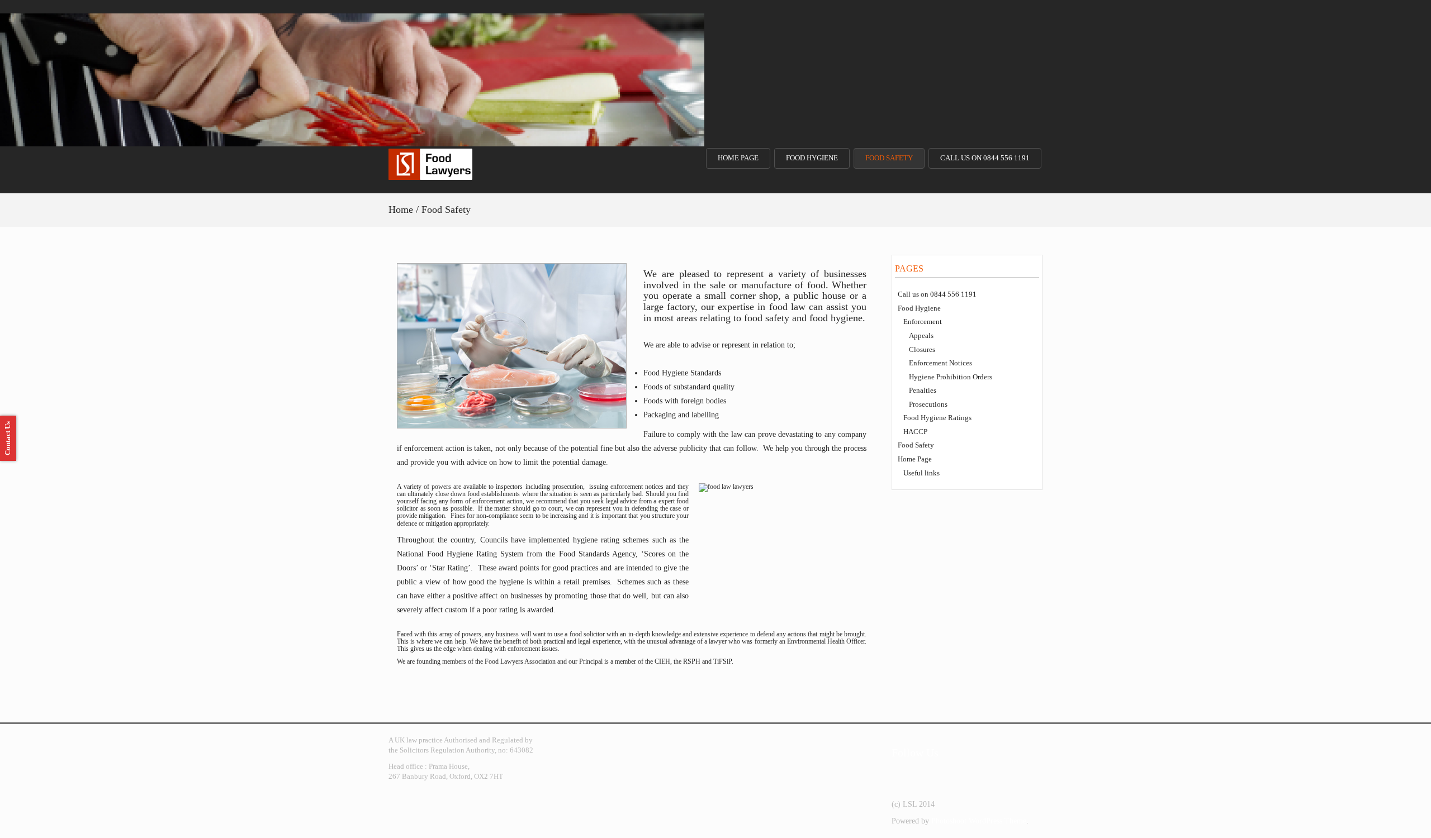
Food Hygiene (812, 158)
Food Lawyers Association (520, 661)
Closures (922, 349)
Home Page (738, 158)
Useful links (921, 473)
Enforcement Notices (940, 363)
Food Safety (889, 158)
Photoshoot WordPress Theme (978, 821)
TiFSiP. (723, 661)
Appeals (921, 335)
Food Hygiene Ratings (937, 417)
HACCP (915, 431)
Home (400, 209)
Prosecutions (928, 404)
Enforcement (922, 321)
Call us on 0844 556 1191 (985, 158)
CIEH (662, 661)
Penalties (922, 390)
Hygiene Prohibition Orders (950, 377)
